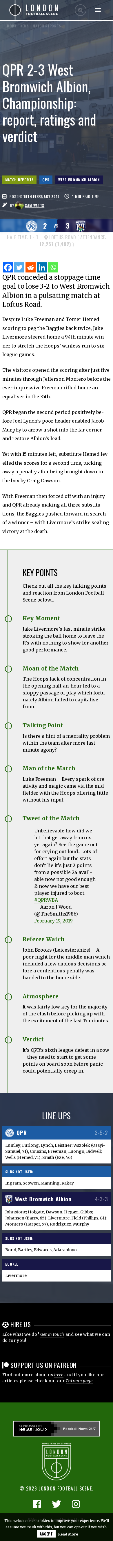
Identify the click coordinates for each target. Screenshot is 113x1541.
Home (12, 25)
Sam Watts (34, 205)
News (24, 25)
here (58, 1374)
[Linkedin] (42, 267)
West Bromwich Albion (79, 179)
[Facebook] (8, 267)
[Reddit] (30, 267)
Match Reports (19, 179)
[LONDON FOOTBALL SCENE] (34, 10)
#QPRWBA (46, 900)
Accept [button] (46, 1534)
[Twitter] (19, 267)
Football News (75, 1428)
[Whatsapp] (53, 267)
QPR (46, 179)
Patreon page (79, 1380)
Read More (68, 1534)
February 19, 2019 (53, 921)
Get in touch (52, 1334)
